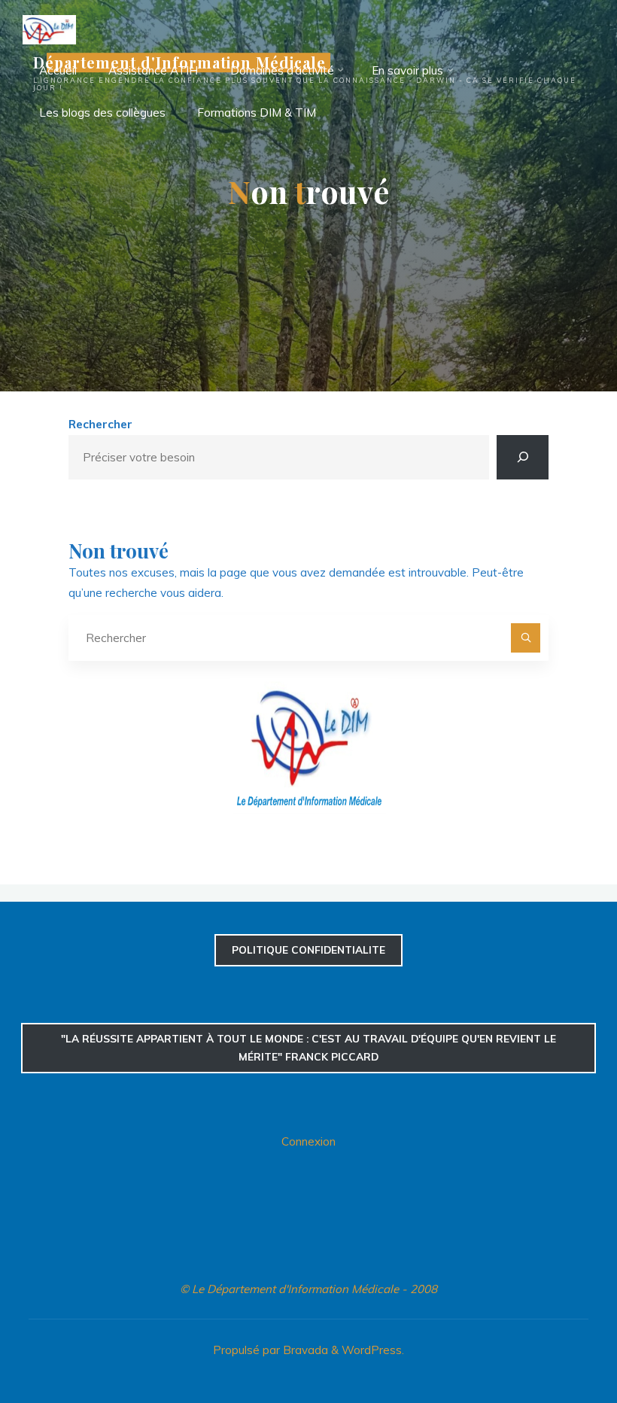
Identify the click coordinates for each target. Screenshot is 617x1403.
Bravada (304, 1350)
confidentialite (308, 949)
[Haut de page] (558, 1344)
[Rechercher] (523, 457)
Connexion (308, 1141)
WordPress (372, 1350)
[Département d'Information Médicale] (49, 28)
